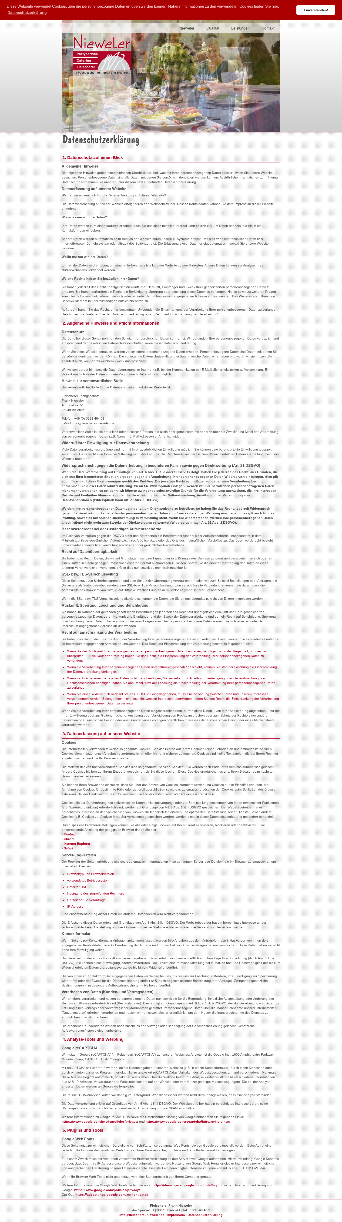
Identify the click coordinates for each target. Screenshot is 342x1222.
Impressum (176, 1215)
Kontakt (268, 28)
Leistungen (240, 28)
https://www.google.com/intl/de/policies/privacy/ (100, 1121)
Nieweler (186, 28)
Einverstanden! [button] (316, 10)
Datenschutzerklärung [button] (27, 13)
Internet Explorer (77, 843)
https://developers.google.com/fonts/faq (185, 1185)
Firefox (69, 834)
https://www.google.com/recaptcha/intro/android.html (188, 1121)
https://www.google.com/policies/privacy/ (107, 1190)
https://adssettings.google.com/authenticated (111, 1194)
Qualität (212, 28)
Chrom (69, 839)
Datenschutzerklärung (205, 1215)
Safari (68, 848)
